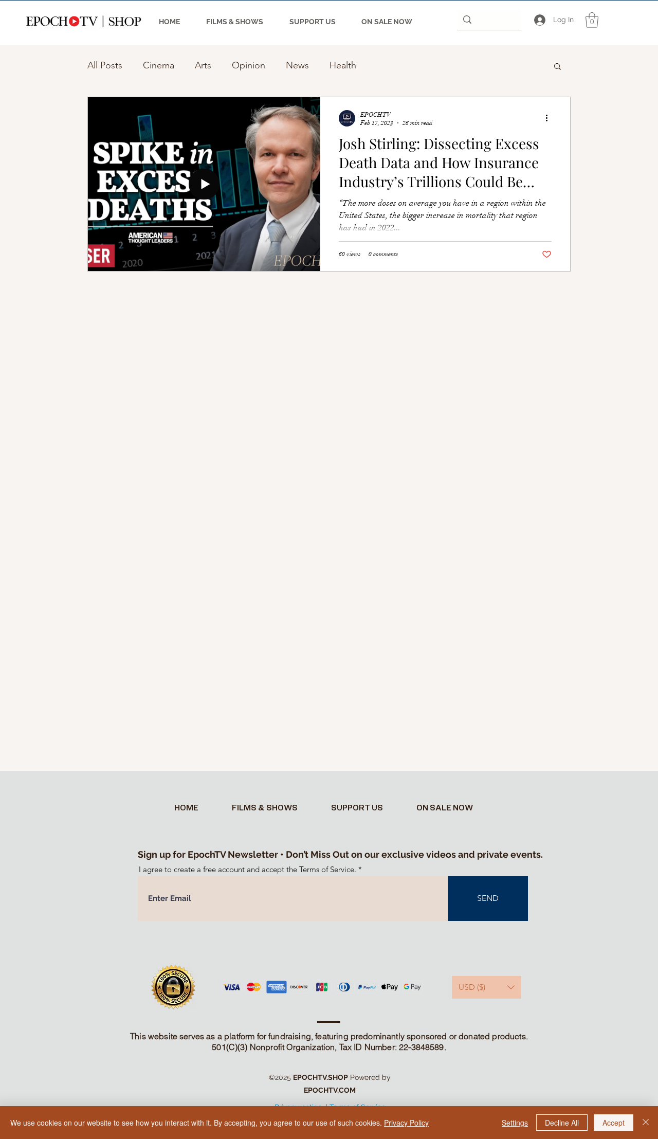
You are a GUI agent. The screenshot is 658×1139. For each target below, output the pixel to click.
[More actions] (550, 118)
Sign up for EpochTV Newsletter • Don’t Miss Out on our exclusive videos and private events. (340, 854)
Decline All (562, 1122)
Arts (203, 65)
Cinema (158, 65)
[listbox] (486, 987)
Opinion (248, 65)
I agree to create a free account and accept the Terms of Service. (247, 869)
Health (343, 65)
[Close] (645, 1122)
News (297, 65)
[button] (592, 20)
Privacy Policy (406, 1122)
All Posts (104, 65)
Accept (613, 1122)
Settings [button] (515, 1122)
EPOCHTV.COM (330, 1090)
